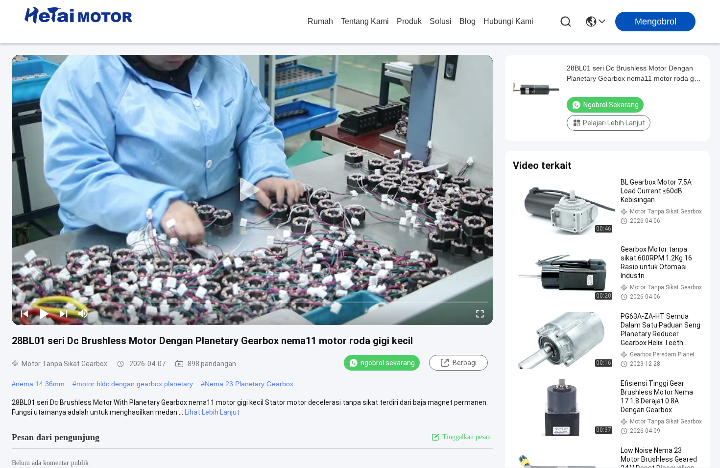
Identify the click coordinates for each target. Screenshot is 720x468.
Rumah (320, 21)
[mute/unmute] (83, 313)
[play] (252, 190)
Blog (467, 21)
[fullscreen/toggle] (480, 313)
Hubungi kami (508, 21)
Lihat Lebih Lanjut (212, 412)
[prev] (24, 313)
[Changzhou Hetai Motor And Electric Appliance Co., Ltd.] (78, 21)
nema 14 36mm (40, 384)
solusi (441, 21)
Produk (409, 21)
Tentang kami (365, 21)
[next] (63, 313)
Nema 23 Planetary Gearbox (249, 384)
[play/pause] (44, 313)
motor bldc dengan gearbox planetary (134, 384)
